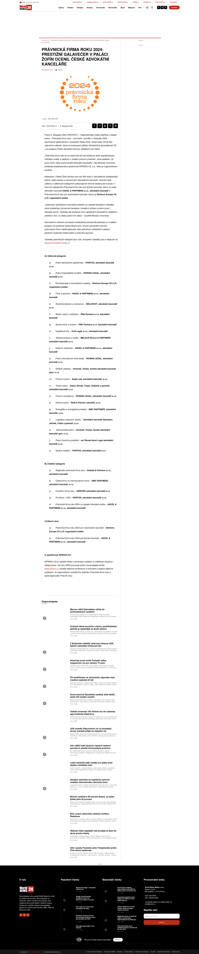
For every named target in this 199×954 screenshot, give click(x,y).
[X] (165, 7)
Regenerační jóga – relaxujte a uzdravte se (86, 888)
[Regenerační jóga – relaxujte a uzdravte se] (68, 889)
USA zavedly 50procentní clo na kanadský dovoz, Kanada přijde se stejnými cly (90, 730)
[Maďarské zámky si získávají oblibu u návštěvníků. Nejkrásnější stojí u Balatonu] (110, 918)
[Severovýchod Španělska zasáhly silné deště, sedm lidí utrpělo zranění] (55, 698)
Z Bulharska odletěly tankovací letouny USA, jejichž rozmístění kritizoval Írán (92, 644)
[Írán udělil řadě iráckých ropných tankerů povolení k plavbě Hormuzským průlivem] (55, 750)
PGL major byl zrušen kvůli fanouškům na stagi (84, 907)
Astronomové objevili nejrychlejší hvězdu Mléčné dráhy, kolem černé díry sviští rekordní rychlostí (127, 889)
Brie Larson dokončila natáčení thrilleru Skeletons (89, 815)
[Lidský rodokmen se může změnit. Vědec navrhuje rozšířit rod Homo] (110, 909)
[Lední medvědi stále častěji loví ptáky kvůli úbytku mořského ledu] (55, 767)
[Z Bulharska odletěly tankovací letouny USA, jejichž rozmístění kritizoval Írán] (55, 647)
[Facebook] (158, 7)
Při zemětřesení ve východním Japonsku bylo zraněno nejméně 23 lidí (92, 678)
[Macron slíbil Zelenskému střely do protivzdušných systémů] (55, 613)
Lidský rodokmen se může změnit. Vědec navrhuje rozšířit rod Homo (126, 908)
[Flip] (115, 126)
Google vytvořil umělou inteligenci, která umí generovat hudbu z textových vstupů (85, 898)
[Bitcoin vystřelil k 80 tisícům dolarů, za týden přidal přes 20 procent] (55, 801)
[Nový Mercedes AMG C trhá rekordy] (68, 927)
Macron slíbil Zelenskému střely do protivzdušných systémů (87, 610)
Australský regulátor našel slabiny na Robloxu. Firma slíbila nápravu (126, 898)
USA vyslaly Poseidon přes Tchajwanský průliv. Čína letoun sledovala (93, 849)
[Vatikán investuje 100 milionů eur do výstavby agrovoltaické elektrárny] (55, 716)
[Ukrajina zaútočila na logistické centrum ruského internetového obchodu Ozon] (55, 784)
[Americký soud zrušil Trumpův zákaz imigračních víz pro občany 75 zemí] (55, 664)
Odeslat (162, 922)
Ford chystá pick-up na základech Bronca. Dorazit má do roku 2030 (127, 927)
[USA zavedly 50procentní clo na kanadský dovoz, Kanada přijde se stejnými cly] (55, 733)
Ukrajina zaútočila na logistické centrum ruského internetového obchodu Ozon (90, 781)
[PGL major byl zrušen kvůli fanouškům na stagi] (68, 908)
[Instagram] (162, 7)
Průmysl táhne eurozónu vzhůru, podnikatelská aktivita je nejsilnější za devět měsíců (93, 627)
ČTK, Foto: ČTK (53, 119)
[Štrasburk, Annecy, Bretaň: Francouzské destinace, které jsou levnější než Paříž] (68, 918)
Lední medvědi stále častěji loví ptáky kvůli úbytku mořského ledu (91, 764)
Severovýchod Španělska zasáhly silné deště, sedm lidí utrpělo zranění (92, 696)
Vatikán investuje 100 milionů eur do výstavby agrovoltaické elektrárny (92, 713)
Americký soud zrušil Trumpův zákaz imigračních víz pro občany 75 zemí (88, 661)
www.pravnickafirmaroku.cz (57, 242)
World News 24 (52, 126)
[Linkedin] (105, 126)
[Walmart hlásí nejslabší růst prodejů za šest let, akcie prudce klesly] (55, 835)
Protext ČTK (45, 40)
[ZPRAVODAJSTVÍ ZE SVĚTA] (23, 8)
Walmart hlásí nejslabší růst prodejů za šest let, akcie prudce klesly (93, 832)
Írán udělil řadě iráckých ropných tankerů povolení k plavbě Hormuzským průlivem (90, 747)
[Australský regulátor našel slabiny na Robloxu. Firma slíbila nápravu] (110, 899)
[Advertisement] (141, 81)
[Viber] (110, 126)
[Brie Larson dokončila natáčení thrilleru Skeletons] (55, 818)
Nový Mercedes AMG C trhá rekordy (85, 927)
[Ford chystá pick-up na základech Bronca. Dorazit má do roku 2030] (110, 928)
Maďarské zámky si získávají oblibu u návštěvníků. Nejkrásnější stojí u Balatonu (126, 918)
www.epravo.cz (52, 568)
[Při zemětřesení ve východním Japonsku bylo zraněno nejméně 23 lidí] (55, 681)
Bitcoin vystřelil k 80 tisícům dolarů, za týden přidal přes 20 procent (92, 798)
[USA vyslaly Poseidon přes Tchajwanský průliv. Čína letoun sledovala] (55, 852)
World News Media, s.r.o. (35, 952)
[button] (152, 7)
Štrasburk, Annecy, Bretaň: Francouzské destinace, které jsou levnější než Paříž (85, 917)
